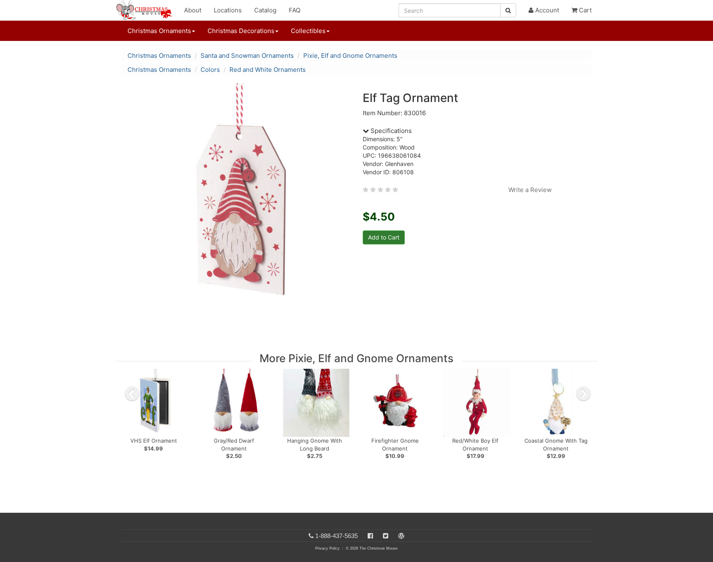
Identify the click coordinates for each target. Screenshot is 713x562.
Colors (210, 70)
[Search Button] (508, 10)
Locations (228, 10)
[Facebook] (370, 535)
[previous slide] (132, 393)
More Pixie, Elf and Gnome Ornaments (356, 358)
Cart (584, 10)
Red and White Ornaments (267, 70)
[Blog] (401, 535)
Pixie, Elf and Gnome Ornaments (350, 55)
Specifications (390, 131)
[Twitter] (385, 535)
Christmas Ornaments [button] (159, 31)
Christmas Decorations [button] (241, 31)
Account (546, 10)
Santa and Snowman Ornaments (247, 55)
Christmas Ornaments (159, 55)
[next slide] (583, 393)
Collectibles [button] (308, 31)
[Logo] (146, 10)
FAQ (294, 10)
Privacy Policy (327, 548)
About (192, 10)
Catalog (265, 10)
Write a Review (530, 190)
